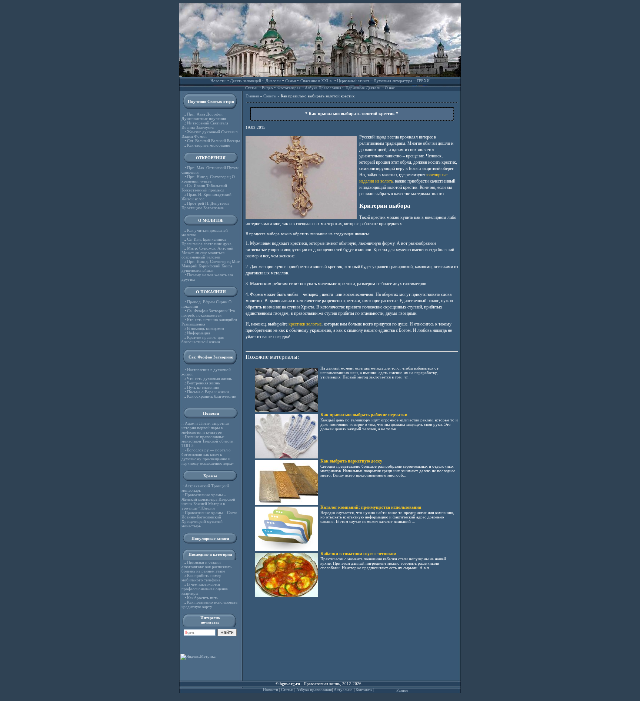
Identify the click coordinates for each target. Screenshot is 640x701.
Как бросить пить (202, 597)
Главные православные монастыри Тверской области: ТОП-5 (207, 441)
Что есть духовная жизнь (209, 378)
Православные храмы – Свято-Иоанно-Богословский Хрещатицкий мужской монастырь (210, 519)
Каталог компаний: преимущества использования (370, 507)
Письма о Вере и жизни (208, 392)
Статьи (251, 88)
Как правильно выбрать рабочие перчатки (363, 414)
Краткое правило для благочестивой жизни (202, 339)
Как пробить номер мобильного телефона (201, 577)
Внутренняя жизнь (203, 383)
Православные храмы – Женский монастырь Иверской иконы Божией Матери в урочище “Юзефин (208, 501)
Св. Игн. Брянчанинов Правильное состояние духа (206, 241)
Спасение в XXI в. (316, 81)
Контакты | (365, 689)
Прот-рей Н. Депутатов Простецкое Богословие (205, 205)
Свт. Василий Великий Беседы (213, 140)
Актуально (343, 689)
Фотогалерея (288, 88)
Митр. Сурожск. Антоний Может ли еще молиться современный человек (207, 252)
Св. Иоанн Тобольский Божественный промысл (204, 187)
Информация (198, 333)
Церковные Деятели (363, 88)
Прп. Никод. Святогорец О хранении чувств (208, 178)
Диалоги (273, 81)
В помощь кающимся (205, 328)
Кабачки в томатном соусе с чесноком (358, 553)
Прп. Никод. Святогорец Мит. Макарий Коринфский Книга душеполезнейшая (210, 266)
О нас (390, 88)
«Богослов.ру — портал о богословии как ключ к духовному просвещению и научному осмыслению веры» (207, 456)
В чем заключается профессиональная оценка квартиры (204, 588)
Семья (290, 81)
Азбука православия (314, 689)
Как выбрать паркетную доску (351, 461)
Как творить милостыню (208, 145)
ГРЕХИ (423, 81)
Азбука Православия (323, 88)
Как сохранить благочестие (211, 396)
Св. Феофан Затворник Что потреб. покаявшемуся (208, 312)
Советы (269, 96)
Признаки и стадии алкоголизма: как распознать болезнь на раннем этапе (206, 566)
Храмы (210, 476)
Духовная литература (393, 81)
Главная (252, 96)
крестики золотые (305, 324)
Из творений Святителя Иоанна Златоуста (204, 125)
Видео (267, 88)
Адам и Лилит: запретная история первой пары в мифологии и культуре (205, 427)
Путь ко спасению (203, 387)
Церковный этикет (353, 81)
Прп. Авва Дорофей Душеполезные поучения (203, 116)
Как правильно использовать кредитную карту (209, 604)
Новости (218, 81)
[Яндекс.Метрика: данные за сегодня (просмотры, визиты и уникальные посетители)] (198, 657)
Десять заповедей (245, 81)
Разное (402, 690)
